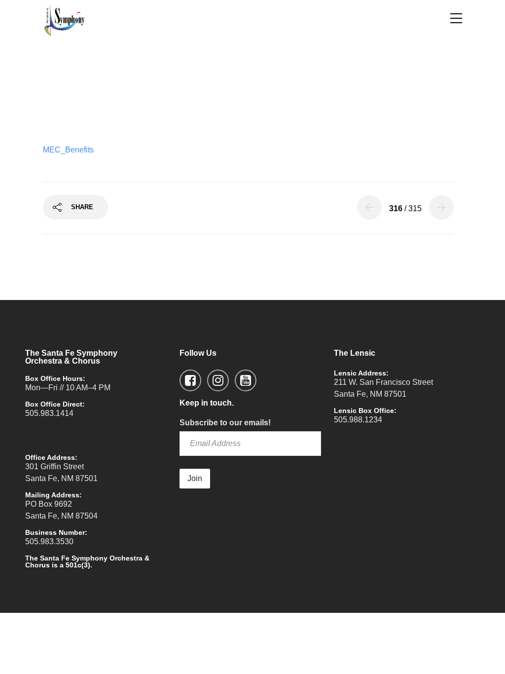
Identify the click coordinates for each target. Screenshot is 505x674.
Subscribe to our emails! (225, 422)
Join (194, 478)
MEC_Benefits (68, 150)
